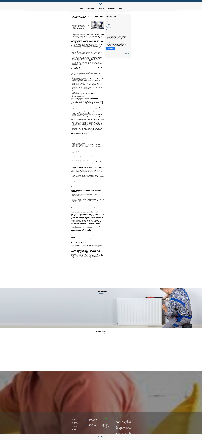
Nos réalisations (111, 8)
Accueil (81, 8)
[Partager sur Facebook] (183, 1)
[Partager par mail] (187, 1)
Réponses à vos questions (96, 37)
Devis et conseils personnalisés (85, 37)
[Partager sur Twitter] (185, 1)
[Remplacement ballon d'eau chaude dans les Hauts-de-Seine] (97, 25)
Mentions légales (75, 426)
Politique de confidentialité (77, 428)
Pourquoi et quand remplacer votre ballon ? (79, 36)
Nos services (101, 8)
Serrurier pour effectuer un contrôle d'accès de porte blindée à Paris (124, 425)
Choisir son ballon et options (93, 36)
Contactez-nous (106, 285)
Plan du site (74, 429)
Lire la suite (71, 368)
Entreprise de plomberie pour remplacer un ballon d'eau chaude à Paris (124, 438)
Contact (120, 8)
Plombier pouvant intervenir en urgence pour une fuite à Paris (124, 431)
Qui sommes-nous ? (91, 8)
